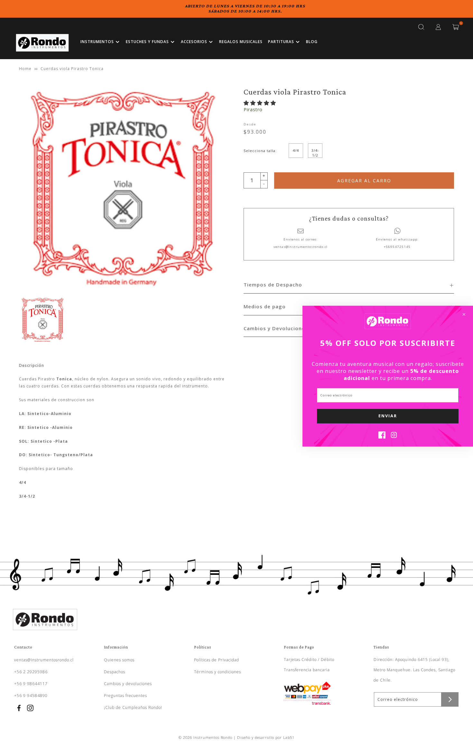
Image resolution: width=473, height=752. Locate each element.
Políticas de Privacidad (216, 660)
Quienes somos (119, 660)
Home (25, 68)
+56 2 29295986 (31, 672)
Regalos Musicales (241, 41)
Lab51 (288, 737)
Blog (312, 41)
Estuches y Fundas (147, 41)
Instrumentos (97, 41)
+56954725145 (397, 247)
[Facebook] (381, 436)
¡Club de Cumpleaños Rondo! (133, 707)
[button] (261, 102)
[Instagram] (393, 436)
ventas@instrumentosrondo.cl (301, 247)
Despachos (114, 672)
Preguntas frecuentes (125, 695)
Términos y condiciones (217, 672)
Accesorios (194, 41)
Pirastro (253, 109)
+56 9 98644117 (31, 683)
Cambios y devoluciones (128, 683)
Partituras (281, 41)
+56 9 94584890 (31, 695)
